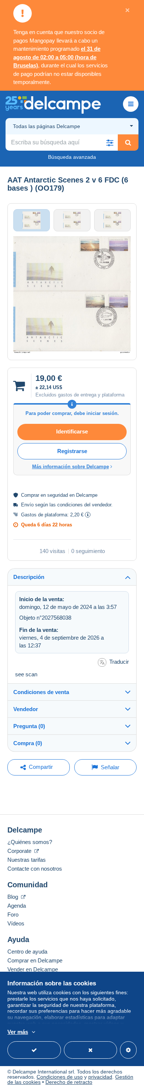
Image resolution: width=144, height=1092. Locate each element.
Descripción (28, 577)
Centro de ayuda (27, 951)
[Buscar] (128, 142)
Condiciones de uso (60, 1077)
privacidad (100, 1077)
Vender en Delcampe (32, 969)
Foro (12, 914)
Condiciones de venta (41, 692)
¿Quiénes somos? (29, 842)
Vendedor (25, 709)
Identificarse (72, 431)
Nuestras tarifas (26, 860)
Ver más (17, 1032)
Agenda (16, 905)
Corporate (20, 851)
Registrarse (72, 451)
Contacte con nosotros (34, 868)
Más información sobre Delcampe (70, 466)
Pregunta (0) (29, 726)
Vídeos (15, 923)
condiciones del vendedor (84, 505)
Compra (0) (27, 743)
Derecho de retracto (68, 1082)
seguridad (57, 495)
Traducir (119, 662)
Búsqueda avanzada (72, 157)
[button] (110, 142)
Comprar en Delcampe (34, 960)
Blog (13, 897)
